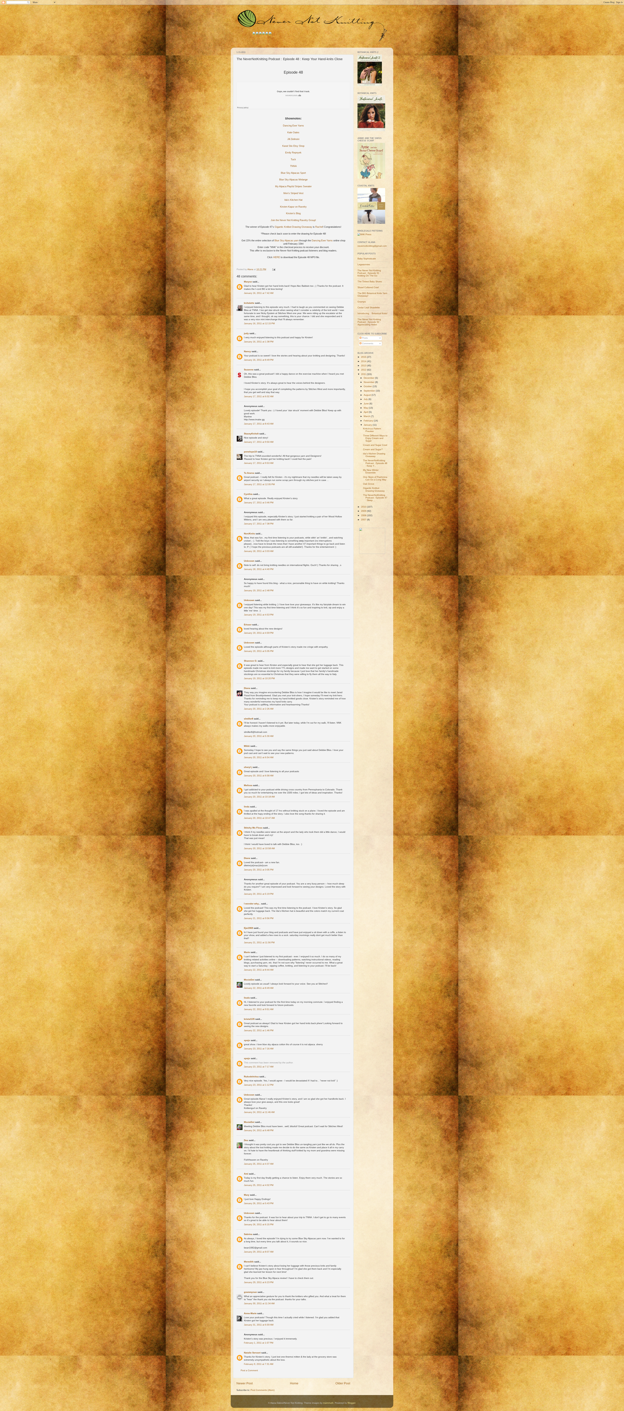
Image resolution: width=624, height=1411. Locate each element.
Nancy (247, 351)
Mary (246, 1195)
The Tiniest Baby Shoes (370, 281)
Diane (247, 858)
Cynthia (248, 494)
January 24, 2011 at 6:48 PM (258, 1130)
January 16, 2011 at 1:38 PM (258, 341)
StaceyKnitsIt (251, 433)
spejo (247, 1040)
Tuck (293, 159)
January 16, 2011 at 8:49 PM (258, 360)
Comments (367, 343)
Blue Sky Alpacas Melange (293, 179)
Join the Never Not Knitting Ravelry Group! (293, 220)
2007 (364, 519)
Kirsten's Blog (293, 213)
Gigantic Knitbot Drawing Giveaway (293, 226)
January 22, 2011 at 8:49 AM (258, 988)
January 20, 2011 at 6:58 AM (258, 775)
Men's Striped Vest (293, 193)
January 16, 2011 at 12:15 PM (259, 323)
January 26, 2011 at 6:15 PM (258, 1224)
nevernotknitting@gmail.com (372, 246)
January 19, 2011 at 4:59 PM (258, 633)
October (368, 386)
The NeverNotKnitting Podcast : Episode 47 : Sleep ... (375, 498)
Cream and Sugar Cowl (375, 445)
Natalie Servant (252, 1353)
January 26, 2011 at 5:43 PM (258, 1203)
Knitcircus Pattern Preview (372, 429)
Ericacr (248, 624)
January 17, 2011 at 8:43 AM (258, 424)
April (366, 412)
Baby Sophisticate (367, 258)
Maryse (248, 282)
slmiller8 (248, 719)
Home (294, 1383)
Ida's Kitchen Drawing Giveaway (374, 454)
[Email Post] (273, 269)
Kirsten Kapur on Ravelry (293, 206)
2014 (364, 361)
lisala (247, 998)
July (366, 399)
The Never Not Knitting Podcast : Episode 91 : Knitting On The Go (369, 273)
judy (246, 333)
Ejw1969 (248, 928)
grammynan (250, 1292)
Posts (364, 338)
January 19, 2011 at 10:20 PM (259, 678)
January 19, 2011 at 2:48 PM (258, 590)
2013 (364, 365)
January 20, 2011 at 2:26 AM (258, 709)
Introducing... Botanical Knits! (372, 313)
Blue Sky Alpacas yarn (286, 240)
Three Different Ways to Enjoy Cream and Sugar (375, 438)
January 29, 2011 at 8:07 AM (258, 1252)
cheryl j (248, 767)
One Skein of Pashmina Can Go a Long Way (375, 478)
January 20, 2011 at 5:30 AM (258, 736)
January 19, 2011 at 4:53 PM (258, 615)
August (367, 395)
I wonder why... (252, 903)
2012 (364, 370)
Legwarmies (364, 264)
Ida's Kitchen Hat (293, 200)
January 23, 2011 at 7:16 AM (258, 1048)
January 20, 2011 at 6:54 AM (258, 757)
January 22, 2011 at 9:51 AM (258, 1009)
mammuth (328, 1403)
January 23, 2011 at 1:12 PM (258, 1085)
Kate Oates (293, 132)
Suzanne (249, 369)
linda (246, 806)
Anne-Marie (250, 1313)
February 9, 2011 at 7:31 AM (258, 1364)
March (367, 416)
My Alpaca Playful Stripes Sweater (293, 186)
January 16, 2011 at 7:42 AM (258, 293)
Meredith (249, 1262)
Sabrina (248, 1234)
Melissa (248, 785)
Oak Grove (368, 484)
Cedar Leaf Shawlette (369, 307)
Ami (246, 1174)
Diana (247, 688)
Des (246, 1140)
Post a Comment (249, 1370)
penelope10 (250, 452)
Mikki (247, 746)
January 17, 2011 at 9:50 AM (258, 442)
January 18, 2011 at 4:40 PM (258, 569)
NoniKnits (249, 533)
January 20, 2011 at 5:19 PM (258, 894)
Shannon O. (250, 661)
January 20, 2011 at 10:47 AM (259, 818)
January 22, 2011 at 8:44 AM (258, 970)
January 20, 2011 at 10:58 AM (259, 848)
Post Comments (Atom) (263, 1390)
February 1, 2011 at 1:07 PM (258, 1343)
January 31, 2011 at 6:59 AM (258, 1325)
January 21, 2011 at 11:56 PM (259, 942)
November (369, 382)
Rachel (319, 226)
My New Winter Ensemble (371, 471)
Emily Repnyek (293, 152)
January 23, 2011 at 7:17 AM (258, 1066)
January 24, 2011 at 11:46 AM (259, 1112)
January (368, 425)
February (369, 420)
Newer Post (244, 1383)
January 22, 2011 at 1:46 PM (258, 1030)
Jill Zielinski (293, 139)
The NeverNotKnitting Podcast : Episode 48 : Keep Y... (375, 463)
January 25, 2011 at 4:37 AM (258, 1164)
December (369, 378)
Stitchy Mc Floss (253, 828)
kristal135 (249, 1019)
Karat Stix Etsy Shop (293, 146)
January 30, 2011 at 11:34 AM (259, 1303)
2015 (364, 357)
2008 (364, 515)
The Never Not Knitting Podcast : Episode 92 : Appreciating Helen (369, 322)
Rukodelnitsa (251, 1076)
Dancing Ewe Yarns (293, 125)
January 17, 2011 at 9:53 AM (258, 463)
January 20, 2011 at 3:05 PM (258, 870)
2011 (364, 374)
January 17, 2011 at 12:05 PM (259, 484)
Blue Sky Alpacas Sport (293, 173)
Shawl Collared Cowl (368, 287)
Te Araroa (249, 473)
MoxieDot (249, 980)
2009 (364, 511)
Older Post (342, 1383)
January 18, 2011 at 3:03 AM (258, 551)
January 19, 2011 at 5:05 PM (258, 651)
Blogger (351, 1403)
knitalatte (249, 303)
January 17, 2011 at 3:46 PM (258, 502)
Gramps (362, 301)
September (370, 391)
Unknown (249, 561)
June (366, 403)
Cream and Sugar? (373, 449)
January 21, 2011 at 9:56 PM (258, 918)
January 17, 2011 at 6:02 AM (258, 396)
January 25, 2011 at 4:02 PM (258, 1185)
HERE (276, 257)
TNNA (293, 166)
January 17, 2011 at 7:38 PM (258, 524)
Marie (247, 952)
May (366, 408)
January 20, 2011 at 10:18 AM (259, 797)
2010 (364, 507)
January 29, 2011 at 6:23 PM (258, 1282)
